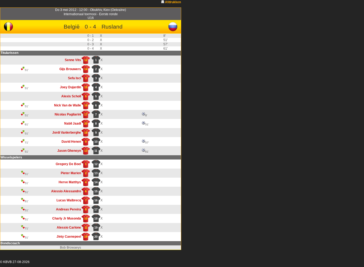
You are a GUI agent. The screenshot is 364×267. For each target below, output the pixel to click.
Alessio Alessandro (66, 191)
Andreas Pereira (68, 209)
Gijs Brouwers (70, 69)
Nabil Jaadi (72, 123)
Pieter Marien (71, 173)
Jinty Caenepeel (68, 236)
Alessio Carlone (69, 227)
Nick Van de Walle (67, 105)
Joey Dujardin (70, 87)
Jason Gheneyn (69, 151)
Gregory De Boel (68, 164)
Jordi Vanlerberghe (66, 132)
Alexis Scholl (71, 96)
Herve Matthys (70, 182)
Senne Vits (73, 60)
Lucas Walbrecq (68, 200)
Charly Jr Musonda (66, 218)
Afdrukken (173, 2)
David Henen (71, 142)
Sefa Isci (74, 78)
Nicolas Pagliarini (68, 114)
